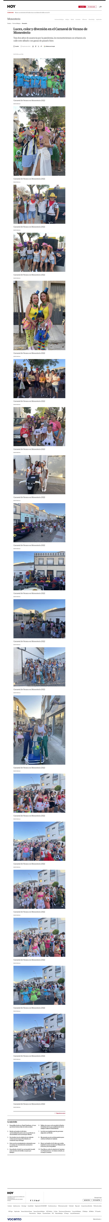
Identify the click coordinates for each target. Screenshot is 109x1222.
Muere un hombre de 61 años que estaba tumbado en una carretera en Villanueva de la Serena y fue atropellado (53, 1145)
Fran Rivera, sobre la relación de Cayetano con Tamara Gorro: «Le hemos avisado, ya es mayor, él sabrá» (53, 1151)
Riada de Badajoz (59, 1213)
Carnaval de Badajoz (76, 1211)
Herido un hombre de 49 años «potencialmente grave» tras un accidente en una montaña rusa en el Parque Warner (22, 1133)
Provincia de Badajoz (59, 19)
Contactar (10, 1206)
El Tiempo (66, 1213)
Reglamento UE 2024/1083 (41, 1206)
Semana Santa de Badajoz (39, 1211)
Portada (9, 23)
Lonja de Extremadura (75, 1213)
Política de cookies (98, 1206)
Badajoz (67, 19)
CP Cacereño (98, 1211)
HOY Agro (10, 1211)
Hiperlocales (99, 19)
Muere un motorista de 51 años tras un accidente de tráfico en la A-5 (32, 12)
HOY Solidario (49, 1211)
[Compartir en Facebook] (36, 46)
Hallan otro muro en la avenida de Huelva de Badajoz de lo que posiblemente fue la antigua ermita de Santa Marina (52, 1127)
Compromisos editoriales (86, 1206)
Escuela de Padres (46, 1213)
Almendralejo (92, 19)
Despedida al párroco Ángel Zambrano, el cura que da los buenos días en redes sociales (23, 1126)
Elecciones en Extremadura (65, 1211)
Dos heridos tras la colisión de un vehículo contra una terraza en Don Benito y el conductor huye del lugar (21, 1139)
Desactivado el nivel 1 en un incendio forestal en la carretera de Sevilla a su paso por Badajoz (22, 1151)
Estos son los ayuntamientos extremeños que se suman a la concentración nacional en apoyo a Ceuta (22, 1145)
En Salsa (55, 1211)
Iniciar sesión (92, 6)
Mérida (72, 19)
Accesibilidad (30, 1206)
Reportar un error (60, 1113)
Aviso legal (24, 1206)
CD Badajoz (85, 1211)
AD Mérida (91, 1211)
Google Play (97, 1200)
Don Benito (78, 19)
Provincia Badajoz (16, 23)
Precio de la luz (32, 1213)
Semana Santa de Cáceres (26, 1211)
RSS (53, 1213)
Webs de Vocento (97, 1219)
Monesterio (13, 19)
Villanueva (84, 19)
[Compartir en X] (38, 46)
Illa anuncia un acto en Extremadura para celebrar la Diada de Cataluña (52, 1138)
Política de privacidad (62, 1206)
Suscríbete (82, 6)
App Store (88, 1200)
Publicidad (71, 1206)
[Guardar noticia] (16, 46)
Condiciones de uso (52, 1206)
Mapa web (77, 1206)
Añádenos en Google (50, 46)
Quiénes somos (16, 1206)
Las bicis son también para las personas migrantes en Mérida (52, 1132)
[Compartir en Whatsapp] (33, 46)
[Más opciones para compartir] (41, 46)
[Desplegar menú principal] (100, 7)
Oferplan (39, 1213)
